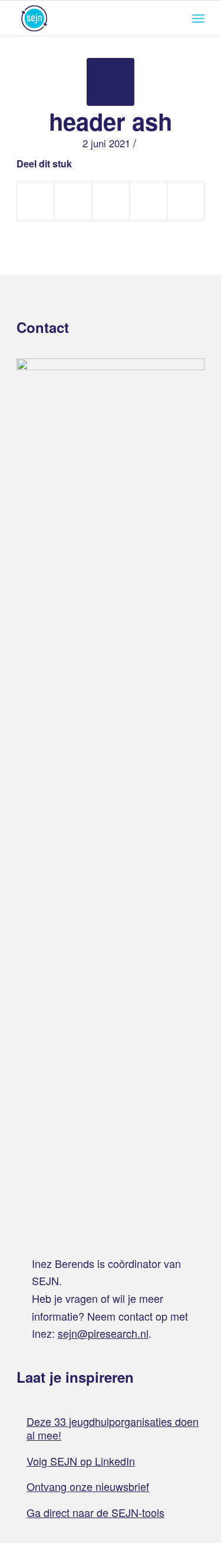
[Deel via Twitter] (73, 201)
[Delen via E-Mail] (185, 201)
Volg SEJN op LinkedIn (81, 1461)
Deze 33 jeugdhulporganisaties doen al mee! (113, 1428)
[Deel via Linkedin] (148, 201)
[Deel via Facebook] (35, 201)
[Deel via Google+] (111, 201)
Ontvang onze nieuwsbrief (88, 1486)
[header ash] (110, 82)
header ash (110, 121)
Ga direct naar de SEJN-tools (95, 1512)
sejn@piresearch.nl (103, 1333)
